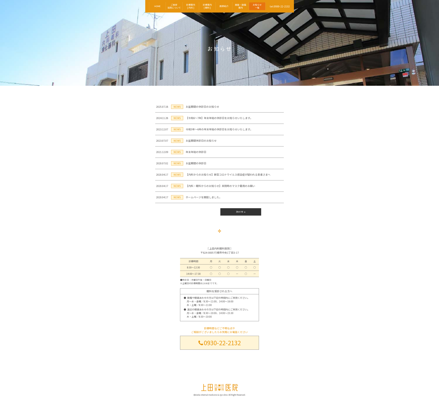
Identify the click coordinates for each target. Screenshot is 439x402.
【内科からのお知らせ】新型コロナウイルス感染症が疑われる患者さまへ (213, 174)
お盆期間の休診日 (181, 163)
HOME (157, 6)
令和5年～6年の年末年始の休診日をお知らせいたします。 (204, 129)
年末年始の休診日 (181, 152)
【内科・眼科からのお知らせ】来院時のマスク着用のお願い (205, 186)
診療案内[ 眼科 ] (207, 6)
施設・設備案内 (240, 6)
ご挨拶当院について (174, 6)
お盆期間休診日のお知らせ (186, 140)
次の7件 (239, 211)
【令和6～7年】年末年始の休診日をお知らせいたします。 (204, 118)
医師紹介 (224, 6)
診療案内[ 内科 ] (190, 6)
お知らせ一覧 (257, 6)
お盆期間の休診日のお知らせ (187, 106)
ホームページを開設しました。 (189, 197)
